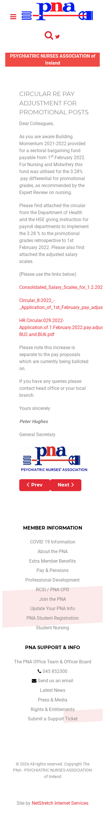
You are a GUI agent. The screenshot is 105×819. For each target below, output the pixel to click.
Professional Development (52, 580)
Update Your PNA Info (52, 608)
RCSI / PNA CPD (52, 589)
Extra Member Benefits (52, 561)
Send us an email (55, 680)
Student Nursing (52, 627)
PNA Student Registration (53, 618)
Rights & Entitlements (53, 709)
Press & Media (52, 700)
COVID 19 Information (52, 542)
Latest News (52, 690)
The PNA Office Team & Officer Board (52, 662)
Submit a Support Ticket (53, 719)
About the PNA (53, 551)
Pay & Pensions (52, 570)
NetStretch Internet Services (60, 803)
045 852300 (55, 671)
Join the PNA (52, 599)
